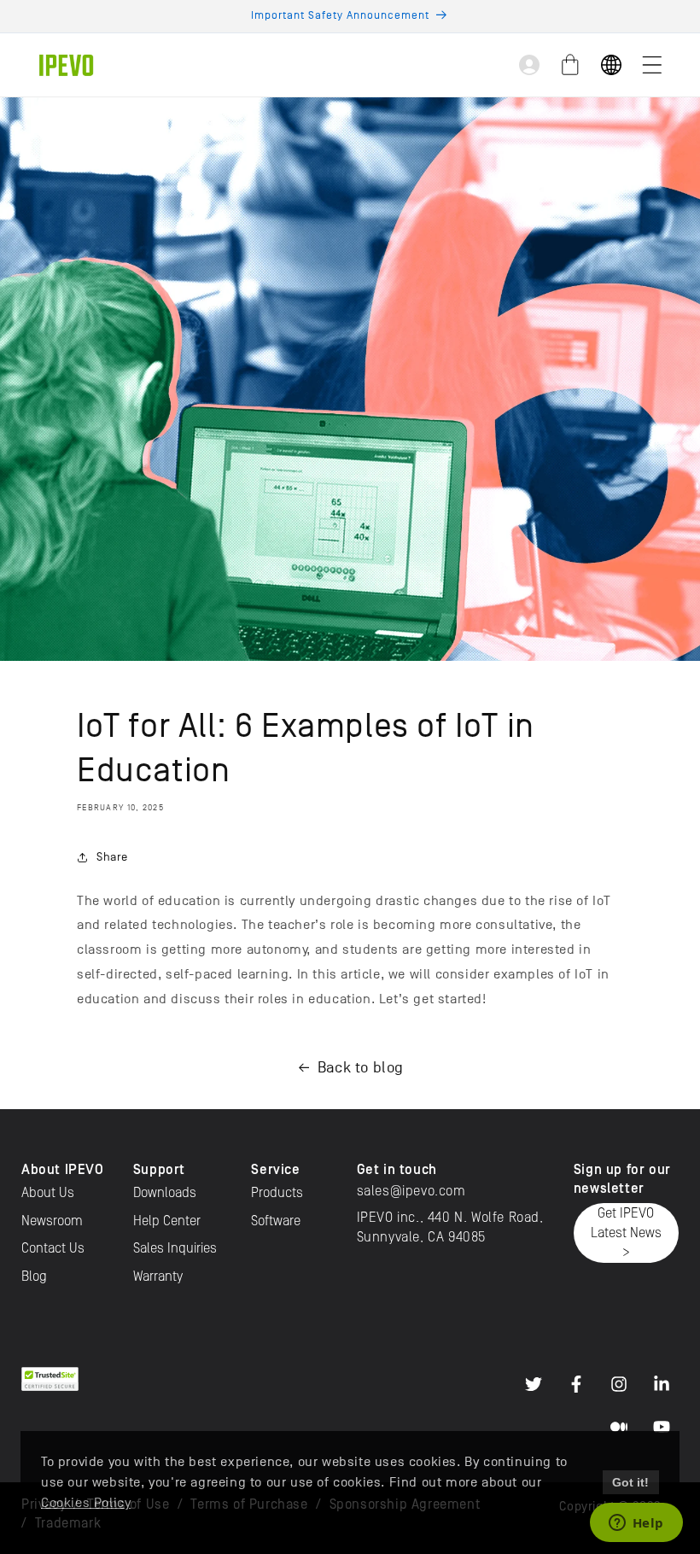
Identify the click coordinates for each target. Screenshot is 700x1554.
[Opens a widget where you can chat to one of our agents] (636, 1524)
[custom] (533, 1384)
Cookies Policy (86, 1502)
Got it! (630, 1482)
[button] (652, 64)
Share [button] (112, 856)
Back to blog (361, 1068)
